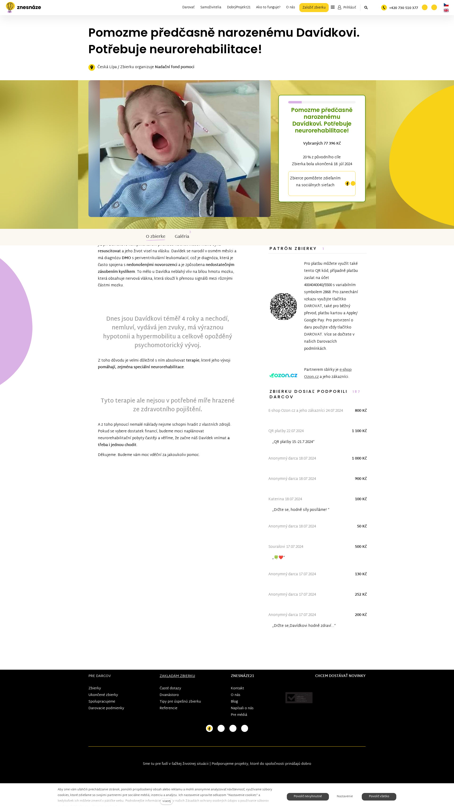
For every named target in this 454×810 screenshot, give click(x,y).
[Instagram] (353, 183)
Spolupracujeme (101, 702)
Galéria (182, 237)
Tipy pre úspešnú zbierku (180, 702)
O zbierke (155, 237)
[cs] (446, 5)
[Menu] (333, 7)
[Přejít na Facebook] (209, 728)
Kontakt (237, 688)
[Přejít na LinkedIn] (244, 728)
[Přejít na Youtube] (232, 728)
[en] (446, 10)
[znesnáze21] (23, 7)
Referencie (168, 708)
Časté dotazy (170, 688)
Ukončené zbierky (103, 695)
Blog (234, 702)
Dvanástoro (169, 695)
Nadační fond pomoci (174, 67)
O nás (235, 695)
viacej (166, 801)
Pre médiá (239, 715)
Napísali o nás (242, 708)
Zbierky (94, 688)
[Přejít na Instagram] (221, 728)
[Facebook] (347, 183)
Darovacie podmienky (106, 708)
